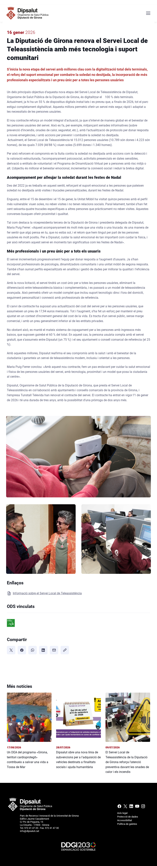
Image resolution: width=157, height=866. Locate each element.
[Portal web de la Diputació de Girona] (30, 804)
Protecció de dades (127, 816)
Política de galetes (127, 824)
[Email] (54, 650)
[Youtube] (137, 807)
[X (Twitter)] (125, 807)
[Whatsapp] (32, 650)
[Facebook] (22, 650)
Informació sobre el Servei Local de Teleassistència (47, 593)
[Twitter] (11, 650)
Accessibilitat (124, 820)
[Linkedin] (131, 807)
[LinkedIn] (43, 650)
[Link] (65, 650)
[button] (78, 458)
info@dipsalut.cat (29, 831)
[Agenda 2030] (78, 846)
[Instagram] (142, 807)
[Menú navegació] (148, 13)
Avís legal (122, 813)
